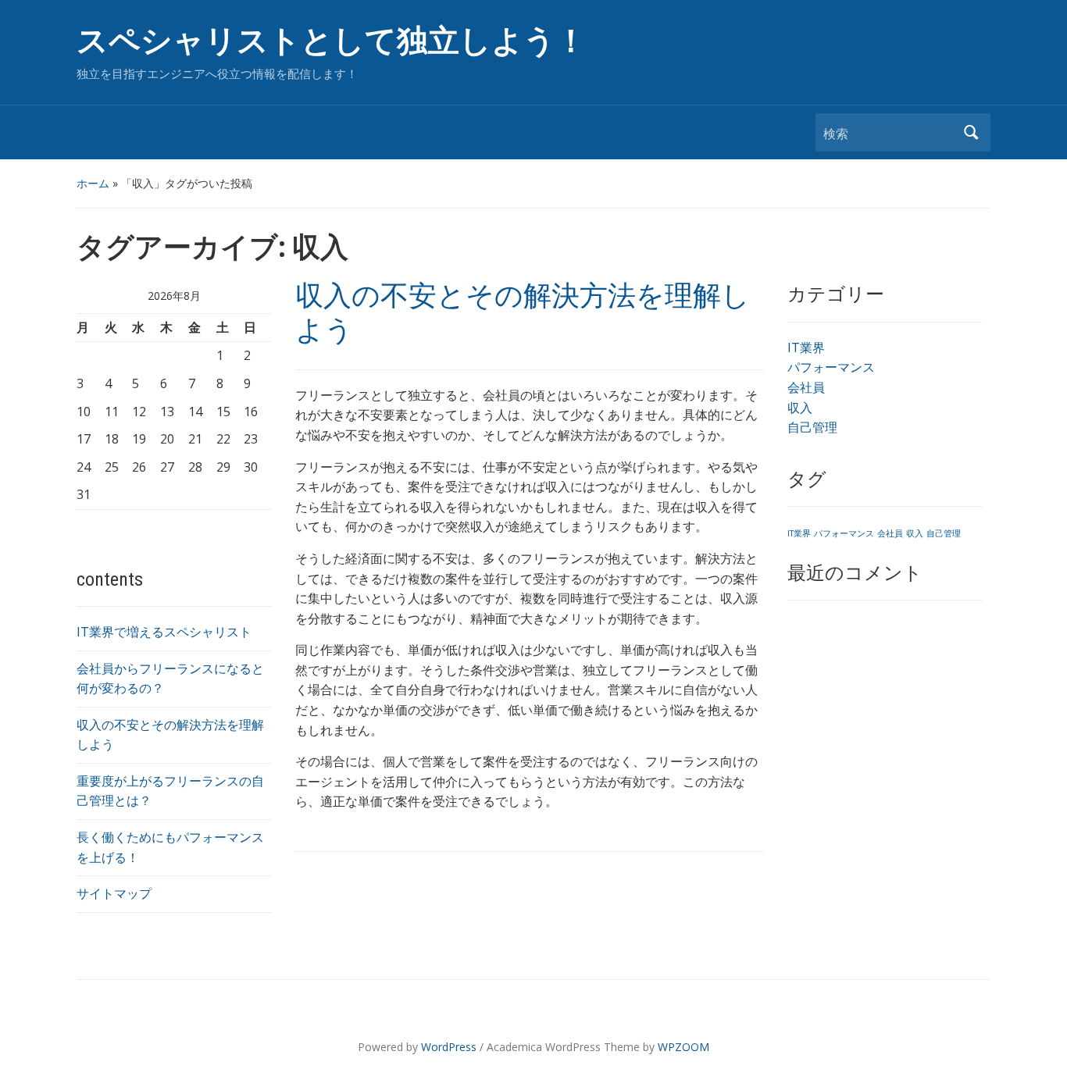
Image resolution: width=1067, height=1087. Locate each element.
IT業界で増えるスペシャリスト (164, 631)
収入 (799, 407)
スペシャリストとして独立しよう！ (332, 41)
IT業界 (806, 347)
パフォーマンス (831, 367)
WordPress (448, 1046)
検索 (971, 132)
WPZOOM (683, 1046)
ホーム (93, 183)
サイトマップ (114, 893)
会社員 (806, 387)
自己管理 (812, 427)
